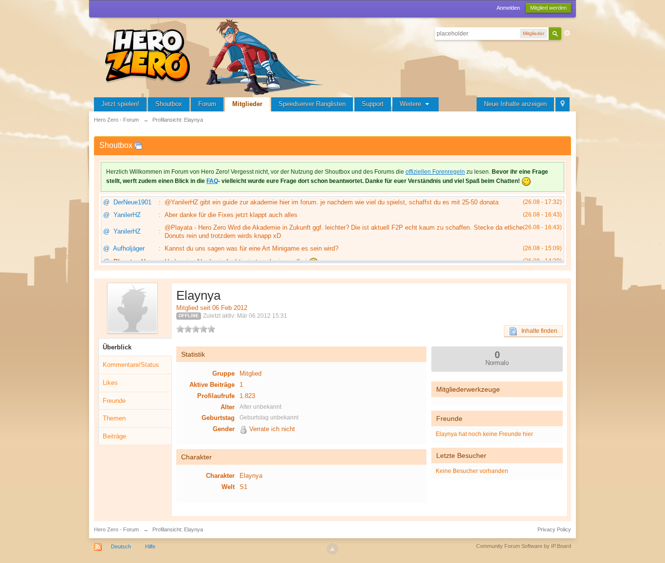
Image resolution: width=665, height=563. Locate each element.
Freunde (114, 400)
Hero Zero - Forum (116, 529)
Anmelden (508, 8)
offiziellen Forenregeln (435, 171)
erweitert (567, 33)
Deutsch (121, 546)
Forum (207, 104)
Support (373, 104)
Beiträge (114, 436)
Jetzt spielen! (120, 104)
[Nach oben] (332, 549)
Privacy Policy (554, 529)
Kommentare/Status (131, 364)
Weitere (411, 104)
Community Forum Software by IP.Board (523, 546)
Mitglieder (247, 104)
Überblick (117, 347)
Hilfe (150, 546)
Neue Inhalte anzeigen (515, 104)
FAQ (212, 181)
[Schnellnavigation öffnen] (562, 104)
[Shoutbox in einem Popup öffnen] (138, 145)
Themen (114, 418)
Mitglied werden (548, 8)
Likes (110, 382)
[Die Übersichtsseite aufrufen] (215, 55)
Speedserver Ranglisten (312, 104)
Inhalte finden (537, 330)
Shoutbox (168, 104)
